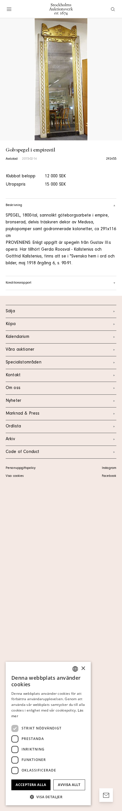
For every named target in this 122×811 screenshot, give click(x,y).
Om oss (13, 388)
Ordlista (13, 426)
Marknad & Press (22, 413)
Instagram (109, 468)
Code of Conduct (22, 452)
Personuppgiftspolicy (20, 468)
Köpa (11, 324)
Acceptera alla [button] (31, 784)
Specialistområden (23, 362)
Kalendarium (17, 337)
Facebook (109, 476)
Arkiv (10, 439)
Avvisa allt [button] (69, 784)
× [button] (83, 668)
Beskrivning (14, 205)
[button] (48, 797)
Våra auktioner (20, 350)
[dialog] (48, 733)
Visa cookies (15, 476)
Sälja (10, 311)
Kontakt (13, 375)
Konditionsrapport (18, 283)
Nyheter (13, 401)
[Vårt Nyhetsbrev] (106, 795)
